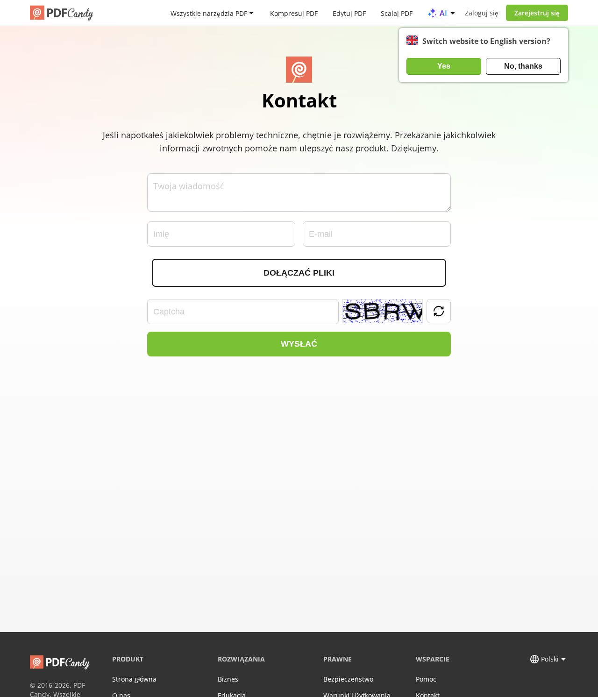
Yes (443, 66)
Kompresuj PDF (294, 12)
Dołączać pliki (299, 272)
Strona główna (134, 679)
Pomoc (426, 679)
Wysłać (299, 343)
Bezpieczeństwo (348, 679)
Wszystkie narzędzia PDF (209, 12)
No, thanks (523, 66)
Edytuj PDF (349, 12)
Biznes (228, 679)
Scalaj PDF (397, 12)
